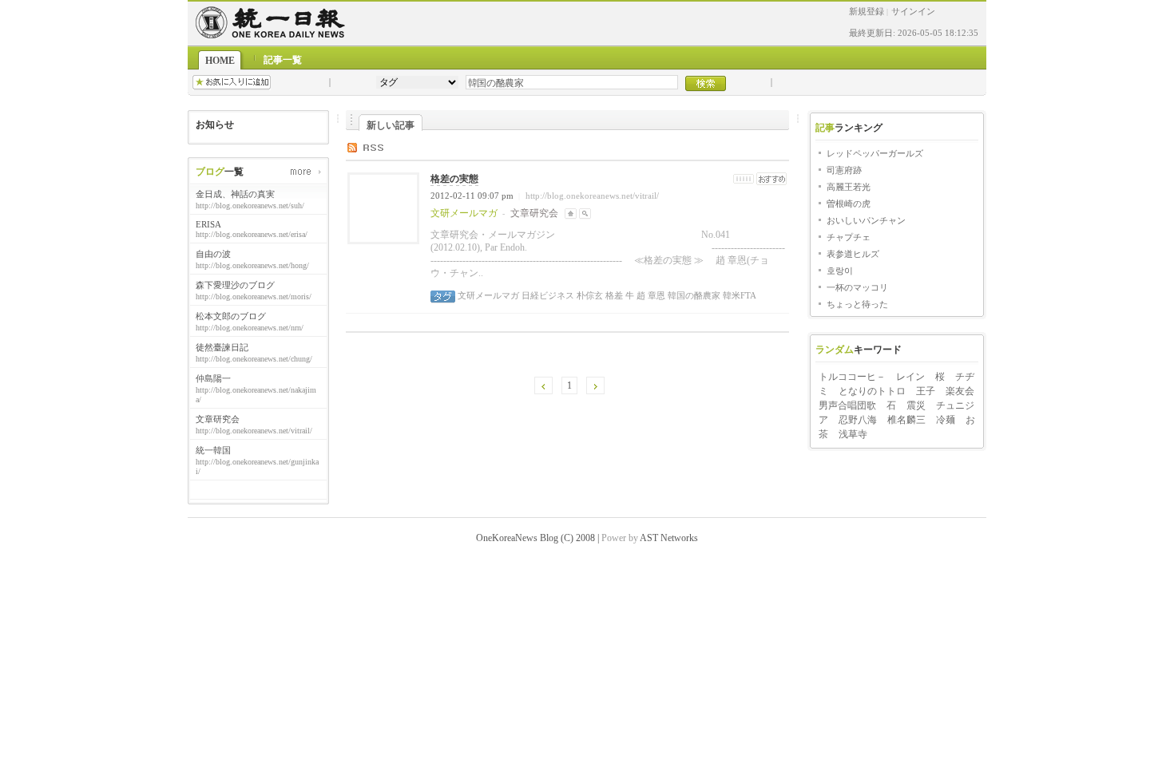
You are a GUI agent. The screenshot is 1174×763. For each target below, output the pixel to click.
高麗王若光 (849, 187)
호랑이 (840, 270)
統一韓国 (213, 450)
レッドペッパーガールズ (875, 153)
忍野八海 (858, 419)
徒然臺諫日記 (222, 347)
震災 (916, 405)
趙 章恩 (649, 295)
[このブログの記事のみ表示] (585, 213)
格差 (613, 295)
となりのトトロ (872, 391)
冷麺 (945, 419)
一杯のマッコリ (857, 287)
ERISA (208, 224)
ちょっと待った (857, 304)
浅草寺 (853, 434)
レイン (910, 376)
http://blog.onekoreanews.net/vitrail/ (592, 195)
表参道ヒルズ (853, 254)
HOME (220, 60)
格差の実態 (454, 178)
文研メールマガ (488, 295)
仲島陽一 (213, 378)
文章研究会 (218, 419)
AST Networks (669, 538)
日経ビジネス (546, 295)
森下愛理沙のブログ (235, 285)
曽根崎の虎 (849, 203)
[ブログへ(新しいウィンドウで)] (571, 213)
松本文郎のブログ (231, 316)
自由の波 (213, 254)
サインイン (913, 11)
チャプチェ (849, 237)
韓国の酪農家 (692, 295)
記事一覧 (283, 59)
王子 (925, 391)
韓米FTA (738, 295)
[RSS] (377, 146)
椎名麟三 (906, 419)
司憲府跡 (844, 170)
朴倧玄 (588, 295)
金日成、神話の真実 (235, 194)
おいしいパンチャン (866, 220)
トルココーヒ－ (852, 376)
